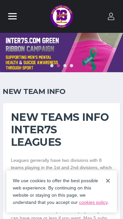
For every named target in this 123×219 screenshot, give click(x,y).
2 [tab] (58, 65)
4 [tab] (71, 65)
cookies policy (93, 202)
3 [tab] (65, 65)
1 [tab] (51, 65)
